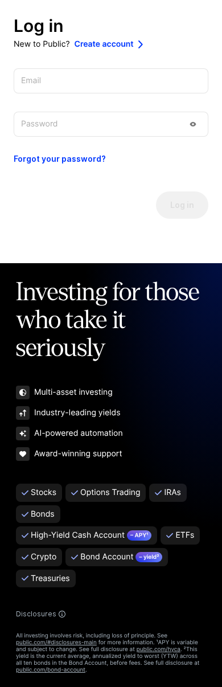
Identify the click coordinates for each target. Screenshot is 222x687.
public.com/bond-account (50, 669)
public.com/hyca (158, 649)
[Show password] (193, 124)
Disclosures (36, 614)
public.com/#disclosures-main (56, 642)
